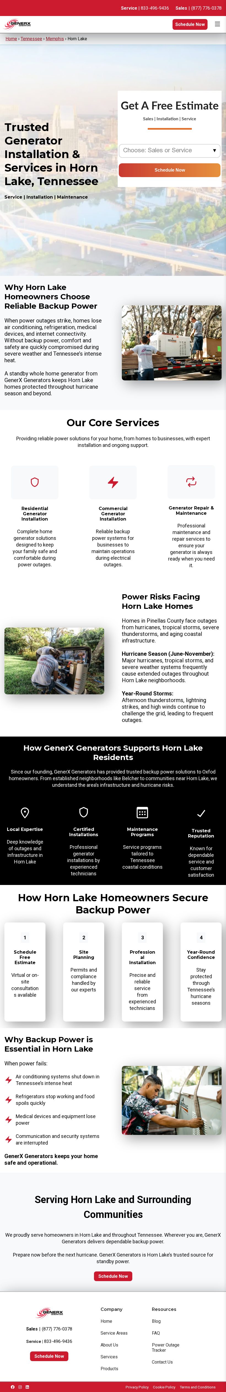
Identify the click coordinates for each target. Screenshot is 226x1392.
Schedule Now (190, 24)
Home (11, 38)
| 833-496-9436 (145, 8)
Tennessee (31, 38)
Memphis (55, 38)
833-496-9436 (58, 1341)
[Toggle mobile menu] (217, 24)
